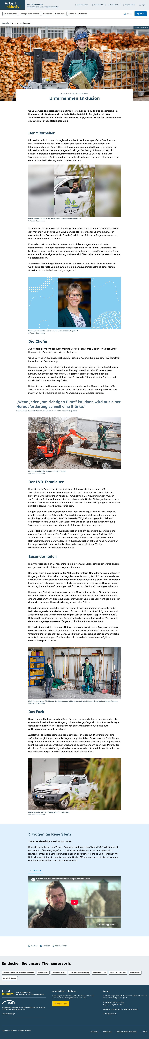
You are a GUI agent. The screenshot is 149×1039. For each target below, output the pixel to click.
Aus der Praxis (60, 14)
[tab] (35, 870)
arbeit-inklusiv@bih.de (116, 1002)
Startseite (5, 23)
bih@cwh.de (112, 1014)
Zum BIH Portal (7, 1014)
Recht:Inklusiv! (135, 973)
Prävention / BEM (99, 973)
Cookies (144, 1031)
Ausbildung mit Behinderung (79, 973)
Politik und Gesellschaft (118, 973)
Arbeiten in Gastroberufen (78, 14)
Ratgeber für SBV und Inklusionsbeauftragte (18, 973)
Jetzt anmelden (61, 1004)
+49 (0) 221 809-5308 (116, 1005)
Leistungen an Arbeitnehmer (29, 14)
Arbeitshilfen (47, 14)
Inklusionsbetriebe (10, 14)
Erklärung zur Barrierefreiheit (126, 1031)
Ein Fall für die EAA (9, 978)
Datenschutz (107, 1031)
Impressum (94, 1031)
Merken (34, 946)
